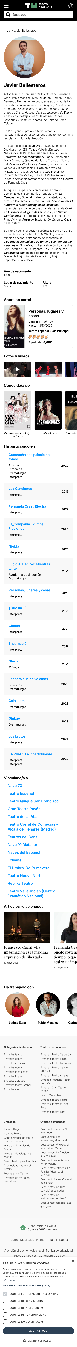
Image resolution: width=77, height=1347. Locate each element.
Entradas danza (13, 1058)
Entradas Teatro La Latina (55, 1063)
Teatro (13, 1240)
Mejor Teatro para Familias (20, 1161)
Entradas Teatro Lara (52, 1111)
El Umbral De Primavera (29, 868)
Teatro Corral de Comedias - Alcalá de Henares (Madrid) (33, 826)
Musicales (27, 1240)
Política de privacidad (59, 1250)
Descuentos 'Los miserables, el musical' (53, 1138)
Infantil (52, 1240)
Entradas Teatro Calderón (55, 1054)
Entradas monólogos (16, 1071)
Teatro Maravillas (50, 1095)
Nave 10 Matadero (24, 844)
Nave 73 (15, 785)
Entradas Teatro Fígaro (53, 1099)
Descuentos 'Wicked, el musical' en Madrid (54, 1146)
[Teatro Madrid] (38, 5)
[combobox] (41, 14)
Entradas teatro (13, 1054)
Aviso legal (37, 1250)
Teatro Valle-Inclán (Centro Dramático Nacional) (31, 893)
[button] (38, 1285)
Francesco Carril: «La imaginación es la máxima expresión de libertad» (26, 951)
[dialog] (38, 1302)
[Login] (70, 5)
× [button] (72, 1261)
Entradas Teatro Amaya (54, 1075)
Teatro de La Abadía (25, 816)
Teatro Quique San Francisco (33, 801)
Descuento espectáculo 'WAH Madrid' (54, 1162)
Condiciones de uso (52, 1255)
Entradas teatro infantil (17, 1085)
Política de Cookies (24, 1255)
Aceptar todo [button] (38, 1330)
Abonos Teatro (12, 1133)
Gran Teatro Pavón (24, 809)
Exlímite (15, 860)
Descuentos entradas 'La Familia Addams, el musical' (55, 1171)
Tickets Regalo (12, 1129)
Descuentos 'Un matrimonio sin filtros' (53, 1196)
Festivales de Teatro (16, 1173)
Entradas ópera (13, 1067)
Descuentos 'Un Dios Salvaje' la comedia (52, 1188)
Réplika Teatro (20, 883)
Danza (63, 1240)
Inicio (7, 30)
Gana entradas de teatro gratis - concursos (18, 1139)
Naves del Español (24, 852)
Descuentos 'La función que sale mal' (54, 1154)
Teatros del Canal (23, 837)
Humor (41, 1240)
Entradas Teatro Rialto (53, 1058)
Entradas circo (12, 1089)
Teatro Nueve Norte (25, 875)
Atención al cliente (16, 1250)
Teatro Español (21, 793)
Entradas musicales (15, 1063)
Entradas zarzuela (15, 1080)
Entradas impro (13, 1076)
